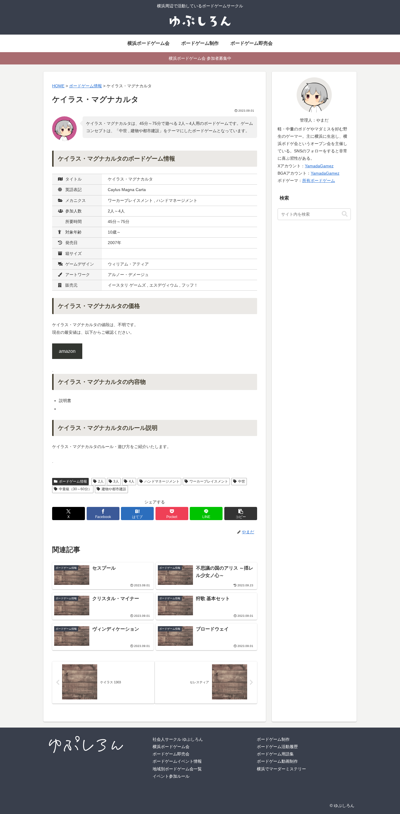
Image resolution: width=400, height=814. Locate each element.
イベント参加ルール (171, 776)
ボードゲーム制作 (273, 739)
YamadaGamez (319, 166)
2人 (101, 481)
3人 (116, 481)
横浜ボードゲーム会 (171, 746)
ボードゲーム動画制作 (277, 761)
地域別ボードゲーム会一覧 (177, 769)
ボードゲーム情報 (73, 481)
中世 (241, 481)
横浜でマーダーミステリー (281, 769)
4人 (131, 481)
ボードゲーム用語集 (275, 754)
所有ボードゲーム (318, 180)
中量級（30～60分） (75, 489)
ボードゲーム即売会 (171, 754)
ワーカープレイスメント (208, 481)
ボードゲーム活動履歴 (277, 746)
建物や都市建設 (114, 489)
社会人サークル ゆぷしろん (178, 739)
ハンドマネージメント (162, 481)
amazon (67, 351)
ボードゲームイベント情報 (177, 761)
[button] (240, 513)
